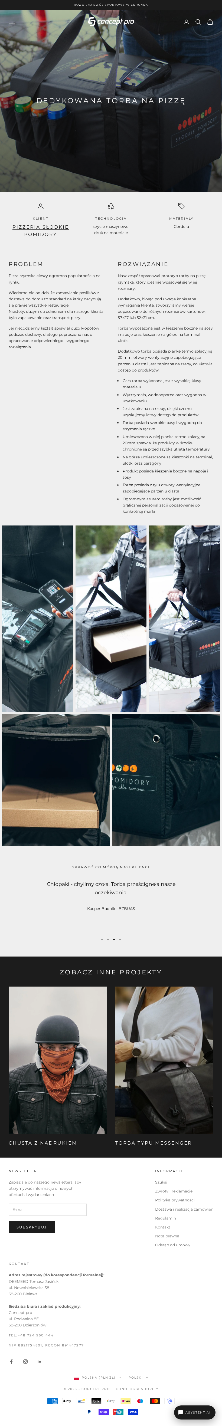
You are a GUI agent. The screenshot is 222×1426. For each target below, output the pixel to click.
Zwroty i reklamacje (173, 1191)
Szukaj (161, 1182)
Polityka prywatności (175, 1200)
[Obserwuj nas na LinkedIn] (39, 1361)
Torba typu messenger (153, 1143)
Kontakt (162, 1227)
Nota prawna (167, 1236)
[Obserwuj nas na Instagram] (25, 1361)
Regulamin (165, 1218)
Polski (136, 1377)
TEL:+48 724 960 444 (31, 1335)
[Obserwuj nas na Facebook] (11, 1361)
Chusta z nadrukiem (43, 1143)
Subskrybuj (32, 1227)
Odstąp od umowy (172, 1245)
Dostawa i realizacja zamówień (184, 1209)
